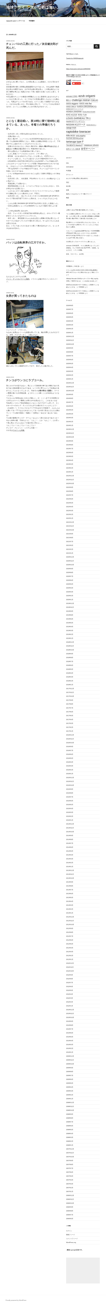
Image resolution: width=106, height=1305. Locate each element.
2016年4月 (69, 762)
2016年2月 (69, 770)
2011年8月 (69, 979)
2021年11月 (70, 526)
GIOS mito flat (85, 103)
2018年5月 (69, 669)
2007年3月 (69, 1184)
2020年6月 (69, 580)
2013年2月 (69, 909)
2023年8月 (69, 445)
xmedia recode (89, 281)
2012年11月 (70, 920)
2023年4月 (69, 460)
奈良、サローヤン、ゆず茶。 (75, 254)
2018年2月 (69, 681)
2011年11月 (70, 967)
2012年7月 (69, 936)
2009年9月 (69, 1068)
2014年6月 (69, 847)
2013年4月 (69, 901)
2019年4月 (69, 626)
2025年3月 (69, 371)
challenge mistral (81, 100)
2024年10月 (70, 390)
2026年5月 (69, 317)
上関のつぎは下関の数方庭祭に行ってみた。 (80, 210)
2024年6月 (69, 406)
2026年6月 (69, 313)
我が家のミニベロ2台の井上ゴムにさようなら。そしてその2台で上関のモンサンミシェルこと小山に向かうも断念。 (82, 225)
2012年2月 (69, 955)
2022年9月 (69, 487)
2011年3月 (69, 998)
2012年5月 (69, 944)
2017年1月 (69, 731)
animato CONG (71, 96)
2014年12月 (70, 824)
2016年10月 (70, 743)
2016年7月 (69, 750)
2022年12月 (70, 476)
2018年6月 (69, 665)
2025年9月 (69, 348)
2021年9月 (69, 534)
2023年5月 (69, 456)
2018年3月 (69, 677)
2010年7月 (69, 1029)
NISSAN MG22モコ (91, 125)
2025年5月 (69, 363)
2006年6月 (69, 1218)
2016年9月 (69, 746)
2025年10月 (70, 344)
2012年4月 (69, 948)
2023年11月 (70, 433)
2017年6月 (69, 712)
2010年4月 (69, 1040)
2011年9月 (69, 975)
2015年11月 (70, 781)
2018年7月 (69, 661)
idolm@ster (70, 167)
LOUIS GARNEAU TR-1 (78, 118)
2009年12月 (70, 1056)
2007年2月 (69, 1187)
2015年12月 (70, 777)
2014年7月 (69, 843)
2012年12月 (70, 917)
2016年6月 (69, 754)
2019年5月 (69, 623)
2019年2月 (69, 634)
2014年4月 (69, 855)
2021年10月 (70, 530)
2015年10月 (70, 785)
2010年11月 (70, 1013)
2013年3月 (69, 905)
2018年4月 (69, 673)
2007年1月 (69, 1191)
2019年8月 (69, 615)
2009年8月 (69, 1071)
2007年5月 (69, 1176)
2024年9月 (69, 394)
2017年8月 (69, 704)
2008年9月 (69, 1114)
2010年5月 (69, 1037)
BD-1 (68, 100)
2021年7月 (69, 541)
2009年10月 (70, 1064)
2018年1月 (69, 684)
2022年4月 (69, 506)
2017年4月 (69, 719)
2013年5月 (69, 897)
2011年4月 (69, 994)
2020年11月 (70, 561)
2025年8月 (69, 352)
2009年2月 (69, 1095)
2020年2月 (69, 595)
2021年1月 (69, 553)
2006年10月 (70, 1203)
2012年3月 (69, 951)
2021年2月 (69, 549)
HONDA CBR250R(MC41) (86, 106)
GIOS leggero (72, 103)
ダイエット (69, 174)
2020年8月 (69, 572)
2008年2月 (69, 1141)
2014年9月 (69, 835)
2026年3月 (69, 325)
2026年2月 (69, 328)
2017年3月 (69, 723)
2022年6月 (69, 499)
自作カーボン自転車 (73, 149)
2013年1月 (69, 913)
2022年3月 (69, 510)
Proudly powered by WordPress (16, 1300)
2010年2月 (69, 1048)
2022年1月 (69, 518)
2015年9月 (69, 789)
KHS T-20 (82, 115)
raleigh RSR (71, 128)
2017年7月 (69, 708)
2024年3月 (69, 417)
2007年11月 (70, 1153)
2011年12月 (70, 963)
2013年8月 (69, 886)
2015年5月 (69, 804)
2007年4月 (69, 1180)
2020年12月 (70, 557)
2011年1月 (69, 1006)
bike (67, 163)
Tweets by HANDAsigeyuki (74, 58)
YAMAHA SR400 (91, 145)
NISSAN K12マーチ (76, 124)
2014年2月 (69, 862)
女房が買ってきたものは (21, 295)
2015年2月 (69, 816)
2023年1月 (69, 472)
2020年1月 (69, 599)
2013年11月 (70, 874)
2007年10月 (70, 1157)
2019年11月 (70, 607)
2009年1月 (69, 1098)
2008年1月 (69, 1145)
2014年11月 (70, 828)
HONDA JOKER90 (74, 112)
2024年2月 (69, 421)
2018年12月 (70, 642)
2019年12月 (70, 603)
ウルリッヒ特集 (18, 430)
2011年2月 (69, 1002)
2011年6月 (69, 986)
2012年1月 (69, 959)
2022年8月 (69, 491)
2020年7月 (69, 576)
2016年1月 (69, 773)
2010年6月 (69, 1033)
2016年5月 (69, 758)
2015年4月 (69, 808)
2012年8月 (69, 932)
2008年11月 (70, 1106)
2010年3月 (69, 1044)
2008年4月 (69, 1133)
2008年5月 (69, 1129)
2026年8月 (69, 305)
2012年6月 (69, 940)
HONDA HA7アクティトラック (74, 109)
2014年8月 (69, 839)
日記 (67, 182)
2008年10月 (70, 1110)
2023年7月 (69, 448)
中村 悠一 (77, 266)
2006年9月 (69, 1207)
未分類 (68, 186)
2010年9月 (69, 1021)
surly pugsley (81, 135)
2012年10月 (70, 924)
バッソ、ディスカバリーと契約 (17, 279)
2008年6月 (69, 1126)
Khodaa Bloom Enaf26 (89, 111)
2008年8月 (69, 1118)
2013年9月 (69, 882)
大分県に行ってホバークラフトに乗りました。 (81, 241)
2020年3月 (69, 592)
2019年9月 (69, 611)
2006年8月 (69, 1211)
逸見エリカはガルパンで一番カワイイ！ (79, 194)
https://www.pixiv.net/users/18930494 (78, 69)
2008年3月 (69, 1137)
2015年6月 (69, 801)
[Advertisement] (83, 1270)
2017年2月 (69, 727)
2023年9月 (69, 441)
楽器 (67, 190)
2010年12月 (70, 1009)
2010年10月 (70, 1017)
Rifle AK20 (70, 136)
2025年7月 (69, 356)
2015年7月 (69, 797)
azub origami (86, 95)
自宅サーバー (88, 148)
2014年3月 (69, 859)
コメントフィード (72, 1238)
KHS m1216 (71, 115)
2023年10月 (70, 437)
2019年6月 (69, 619)
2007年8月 (69, 1164)
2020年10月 (70, 565)
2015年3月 (69, 812)
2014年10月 (70, 832)
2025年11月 (70, 340)
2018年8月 (69, 657)
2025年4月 (69, 367)
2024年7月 (69, 402)
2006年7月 (69, 1215)
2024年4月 (69, 414)
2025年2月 (69, 375)
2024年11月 (70, 387)
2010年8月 (69, 1025)
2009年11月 (70, 1060)
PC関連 (68, 170)
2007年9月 (69, 1160)
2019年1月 (69, 638)
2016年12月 (70, 735)
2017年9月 (69, 700)
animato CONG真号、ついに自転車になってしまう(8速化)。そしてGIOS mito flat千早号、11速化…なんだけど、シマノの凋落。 (82, 248)
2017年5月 (69, 715)
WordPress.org (71, 1242)
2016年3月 (69, 766)
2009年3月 (69, 1091)
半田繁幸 (32, 21)
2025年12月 (70, 336)
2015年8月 (69, 793)
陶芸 (67, 198)
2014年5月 (69, 851)
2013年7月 (69, 890)
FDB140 (94, 100)
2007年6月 (69, 1172)
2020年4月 (69, 588)
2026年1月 (69, 332)
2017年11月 (70, 692)
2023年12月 (70, 429)
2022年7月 (69, 495)
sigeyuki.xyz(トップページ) (15, 21)
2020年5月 (69, 584)
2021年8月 (69, 537)
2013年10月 (70, 878)
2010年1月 (69, 1052)
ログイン (69, 1231)
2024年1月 (69, 425)
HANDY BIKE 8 (71, 106)
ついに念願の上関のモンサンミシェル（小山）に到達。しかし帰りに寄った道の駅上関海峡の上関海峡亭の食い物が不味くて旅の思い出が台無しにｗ (82, 216)
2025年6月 (69, 359)
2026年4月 (69, 321)
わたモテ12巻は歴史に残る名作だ (77, 178)
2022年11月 (70, 479)
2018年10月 (70, 650)
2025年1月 (69, 379)
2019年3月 (69, 630)
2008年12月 (70, 1102)
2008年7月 (69, 1122)
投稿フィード (70, 1234)
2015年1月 (69, 820)
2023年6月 (69, 452)
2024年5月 (69, 410)
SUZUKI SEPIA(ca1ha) (74, 138)
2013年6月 (69, 893)
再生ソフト (95, 272)
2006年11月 (70, 1199)
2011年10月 (70, 971)
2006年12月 (70, 1195)
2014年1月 (69, 866)
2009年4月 (69, 1087)
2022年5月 (69, 503)
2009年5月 (69, 1083)
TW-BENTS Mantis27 (74, 145)
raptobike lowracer (78, 131)
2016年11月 (70, 739)
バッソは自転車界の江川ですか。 (26, 242)
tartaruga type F (75, 141)
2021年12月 (70, 522)
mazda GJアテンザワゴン (75, 121)
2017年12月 (70, 688)
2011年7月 (69, 982)
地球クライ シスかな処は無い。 (33, 7)
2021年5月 (69, 545)
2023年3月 (69, 464)
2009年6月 (69, 1079)
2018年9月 (69, 654)
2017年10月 (70, 696)
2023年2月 (69, 468)
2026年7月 (69, 309)
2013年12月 (70, 870)
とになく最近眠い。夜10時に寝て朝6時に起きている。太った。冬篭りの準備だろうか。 (33, 124)
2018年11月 (70, 646)
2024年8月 (69, 398)
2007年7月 (69, 1168)
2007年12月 (70, 1149)
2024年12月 (70, 383)
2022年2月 (69, 514)
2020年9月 (69, 568)
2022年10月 (70, 483)
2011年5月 (69, 990)
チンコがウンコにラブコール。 (25, 380)
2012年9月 (69, 928)
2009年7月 (69, 1075)
